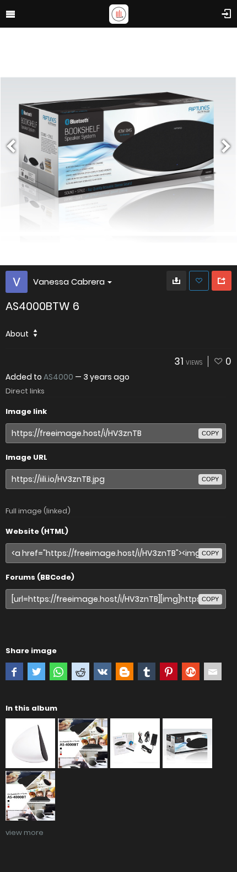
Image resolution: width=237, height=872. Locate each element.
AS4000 (58, 376)
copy (210, 433)
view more (25, 832)
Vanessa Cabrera (69, 281)
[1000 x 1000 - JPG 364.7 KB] (176, 281)
